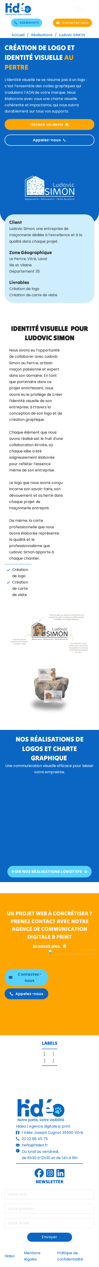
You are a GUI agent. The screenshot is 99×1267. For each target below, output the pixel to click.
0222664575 (29, 23)
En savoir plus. (47, 946)
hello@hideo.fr (35, 1145)
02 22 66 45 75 (35, 1138)
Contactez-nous (75, 23)
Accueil (18, 35)
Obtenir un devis (46, 124)
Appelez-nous (47, 140)
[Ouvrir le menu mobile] (79, 9)
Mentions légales (32, 1256)
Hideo (10, 1256)
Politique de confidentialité (70, 1256)
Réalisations (41, 35)
